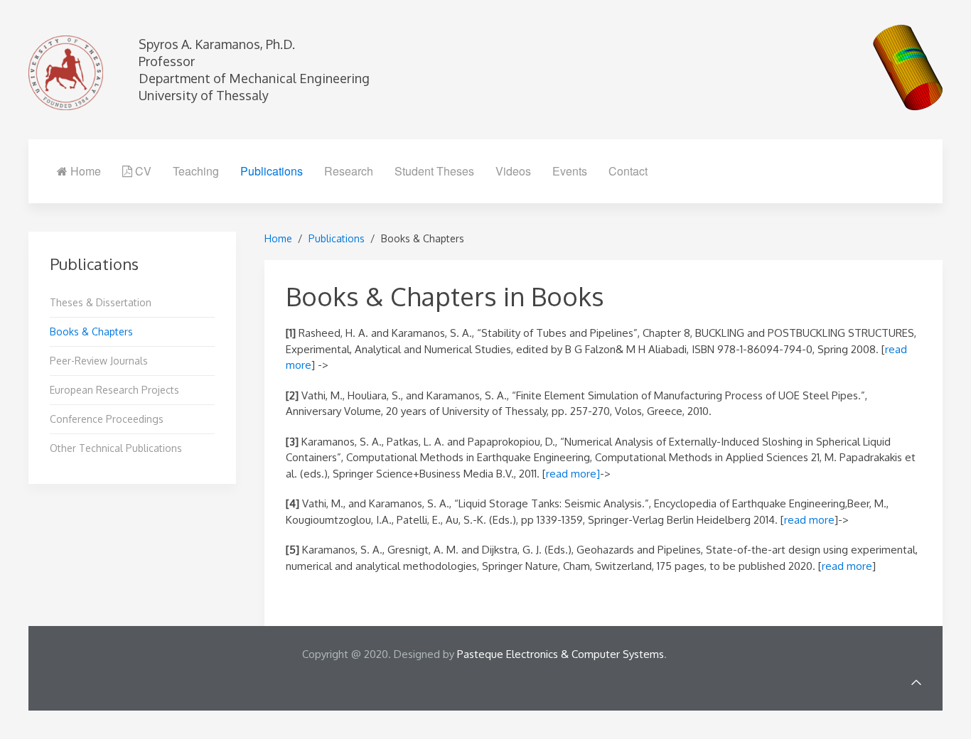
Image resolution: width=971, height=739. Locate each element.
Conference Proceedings (106, 419)
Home (84, 171)
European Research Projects (114, 390)
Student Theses (434, 171)
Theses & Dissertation (100, 302)
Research (348, 171)
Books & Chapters (91, 331)
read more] (573, 473)
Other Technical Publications (116, 448)
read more (809, 520)
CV (141, 171)
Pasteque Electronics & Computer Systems (560, 654)
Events (569, 171)
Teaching (196, 171)
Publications (271, 171)
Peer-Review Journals (99, 361)
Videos (513, 171)
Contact (628, 171)
